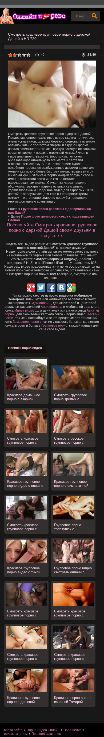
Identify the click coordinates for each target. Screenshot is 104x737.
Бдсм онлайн (40, 303)
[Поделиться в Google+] (31, 287)
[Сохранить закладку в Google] (71, 287)
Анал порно (50, 307)
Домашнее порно (26, 322)
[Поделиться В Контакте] (61, 287)
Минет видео (24, 310)
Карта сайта (13, 730)
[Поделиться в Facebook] (51, 287)
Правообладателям (46, 734)
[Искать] (94, 16)
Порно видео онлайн (33, 16)
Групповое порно (54, 325)
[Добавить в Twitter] (41, 287)
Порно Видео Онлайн (43, 730)
